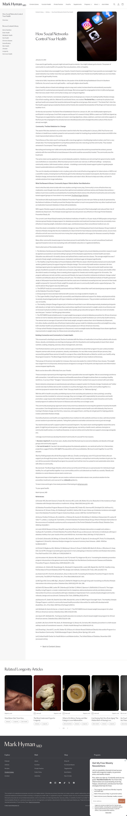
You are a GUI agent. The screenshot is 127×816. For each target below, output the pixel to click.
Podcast (7, 761)
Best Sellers (67, 772)
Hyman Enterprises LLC (13, 805)
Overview (5, 20)
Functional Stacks (69, 764)
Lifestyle (5, 48)
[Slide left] (59, 728)
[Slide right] (68, 728)
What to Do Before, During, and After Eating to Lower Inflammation (75, 719)
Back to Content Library (51, 646)
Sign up (121, 801)
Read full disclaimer (34, 802)
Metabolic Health (7, 35)
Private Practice (39, 768)
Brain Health (6, 32)
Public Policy (38, 772)
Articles (48, 12)
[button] (88, 4)
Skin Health (6, 46)
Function (37, 764)
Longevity (5, 51)
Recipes (7, 768)
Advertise (37, 776)
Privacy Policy (108, 812)
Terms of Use (88, 805)
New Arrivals (68, 776)
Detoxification (7, 43)
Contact (7, 776)
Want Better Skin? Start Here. (14, 718)
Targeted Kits (68, 768)
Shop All (66, 761)
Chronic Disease (7, 40)
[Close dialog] (125, 760)
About (36, 761)
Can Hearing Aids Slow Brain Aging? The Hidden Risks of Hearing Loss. (105, 719)
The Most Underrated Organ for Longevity (44, 719)
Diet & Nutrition (7, 30)
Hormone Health (7, 54)
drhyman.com (82, 484)
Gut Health (6, 38)
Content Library (40, 12)
